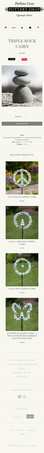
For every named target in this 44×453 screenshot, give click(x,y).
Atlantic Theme (12, 445)
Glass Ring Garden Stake (22, 289)
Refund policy (31, 430)
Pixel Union (21, 445)
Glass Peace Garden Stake (22, 197)
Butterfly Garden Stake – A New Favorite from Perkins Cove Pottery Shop (22, 336)
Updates (22, 434)
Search (11, 430)
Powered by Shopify (30, 445)
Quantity (18, 116)
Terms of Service (20, 430)
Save (25, 59)
